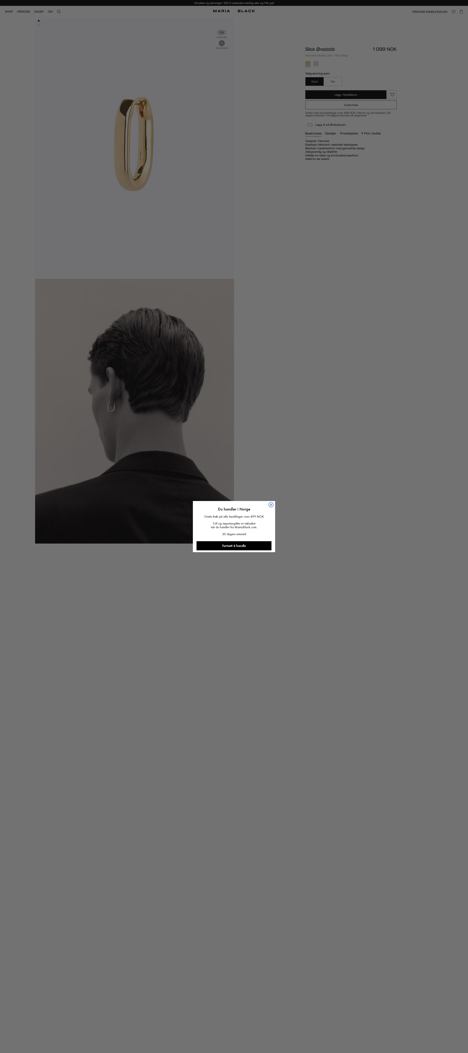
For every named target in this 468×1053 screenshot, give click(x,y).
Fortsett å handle (234, 546)
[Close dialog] (271, 504)
